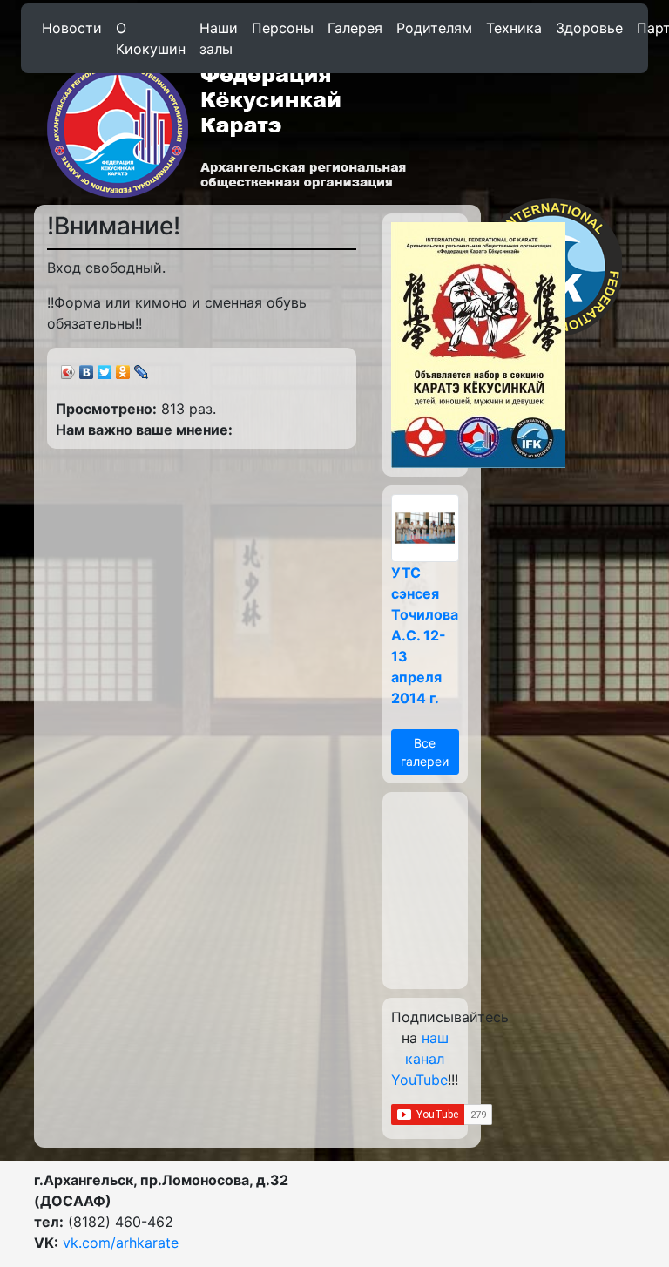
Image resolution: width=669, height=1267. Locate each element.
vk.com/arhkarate (121, 1242)
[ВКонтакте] (87, 368)
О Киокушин (151, 38)
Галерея (355, 28)
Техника (514, 28)
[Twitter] (105, 368)
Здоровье (589, 28)
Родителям (434, 28)
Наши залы (218, 38)
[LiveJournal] (141, 368)
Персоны (283, 28)
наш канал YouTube (420, 1058)
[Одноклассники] (123, 368)
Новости (72, 28)
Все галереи (425, 752)
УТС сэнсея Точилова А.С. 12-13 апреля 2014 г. (424, 635)
